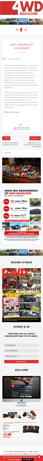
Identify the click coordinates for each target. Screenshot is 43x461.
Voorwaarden (35, 454)
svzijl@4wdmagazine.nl (12, 454)
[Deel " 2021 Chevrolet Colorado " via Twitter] (19, 128)
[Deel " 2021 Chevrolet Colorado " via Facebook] (15, 128)
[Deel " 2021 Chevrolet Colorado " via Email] (28, 128)
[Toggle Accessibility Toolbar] (39, 457)
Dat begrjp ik (27, 459)
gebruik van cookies (14, 459)
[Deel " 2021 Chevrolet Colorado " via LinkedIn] (24, 128)
